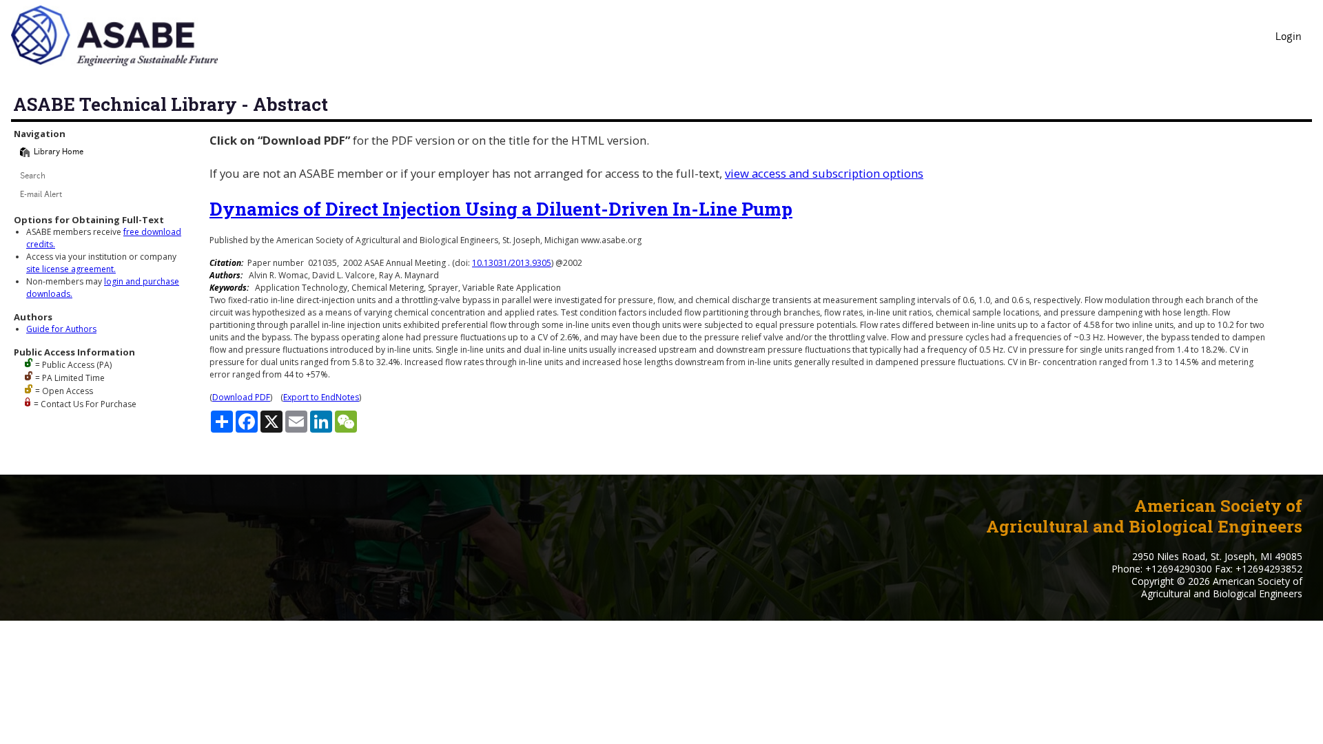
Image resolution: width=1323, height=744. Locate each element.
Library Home (58, 152)
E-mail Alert (41, 195)
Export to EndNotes (321, 397)
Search (32, 176)
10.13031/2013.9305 (511, 263)
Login (1288, 37)
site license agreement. (71, 269)
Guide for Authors (61, 329)
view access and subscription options (824, 173)
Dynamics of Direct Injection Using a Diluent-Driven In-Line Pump (500, 208)
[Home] (25, 152)
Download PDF (241, 397)
